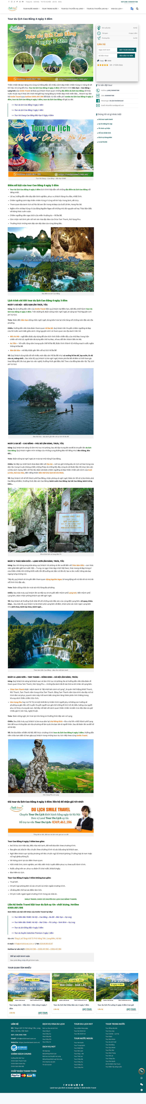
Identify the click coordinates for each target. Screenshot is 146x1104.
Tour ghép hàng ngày (81, 1028)
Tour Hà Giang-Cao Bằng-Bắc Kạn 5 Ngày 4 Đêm (34, 115)
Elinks (60, 2)
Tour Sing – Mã (79, 1053)
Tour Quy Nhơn (110, 1047)
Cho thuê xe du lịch (49, 1062)
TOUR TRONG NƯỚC (49, 9)
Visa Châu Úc (47, 1042)
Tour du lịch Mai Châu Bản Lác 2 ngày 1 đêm (71, 1005)
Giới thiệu (36, 2)
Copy (101, 61)
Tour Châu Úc (78, 1064)
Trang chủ (29, 2)
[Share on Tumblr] (79, 1085)
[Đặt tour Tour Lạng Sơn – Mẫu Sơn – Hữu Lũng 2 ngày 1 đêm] (43, 1013)
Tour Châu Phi (78, 1067)
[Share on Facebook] (64, 1085)
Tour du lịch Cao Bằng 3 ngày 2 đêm (28, 105)
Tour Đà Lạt (109, 1056)
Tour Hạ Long (110, 1031)
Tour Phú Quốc (110, 1061)
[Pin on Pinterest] (71, 1085)
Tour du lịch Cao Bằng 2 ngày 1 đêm (28, 110)
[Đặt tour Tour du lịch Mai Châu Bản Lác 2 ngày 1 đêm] (87, 1009)
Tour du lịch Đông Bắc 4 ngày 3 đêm (28, 928)
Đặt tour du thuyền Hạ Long (52, 1056)
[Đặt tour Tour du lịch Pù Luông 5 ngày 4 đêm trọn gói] (131, 1009)
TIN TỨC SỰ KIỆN (46, 2)
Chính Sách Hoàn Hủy (18, 1063)
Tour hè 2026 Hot (80, 1031)
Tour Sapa (109, 1036)
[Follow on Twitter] (17, 2)
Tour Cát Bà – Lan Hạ (112, 1034)
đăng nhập (22, 960)
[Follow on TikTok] (15, 2)
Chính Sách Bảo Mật (17, 1066)
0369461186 (109, 95)
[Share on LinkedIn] (77, 1085)
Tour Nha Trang (111, 1053)
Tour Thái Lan (78, 1056)
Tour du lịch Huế (111, 1042)
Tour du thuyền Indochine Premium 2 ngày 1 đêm (33, 933)
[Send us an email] (20, 2)
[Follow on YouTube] (23, 2)
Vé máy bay (46, 1051)
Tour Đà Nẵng (110, 1045)
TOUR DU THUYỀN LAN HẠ (97, 9)
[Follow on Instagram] (12, 2)
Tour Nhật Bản (78, 1048)
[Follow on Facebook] (9, 2)
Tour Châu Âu (78, 1062)
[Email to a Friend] (69, 1085)
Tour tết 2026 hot (80, 1034)
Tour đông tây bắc (111, 1028)
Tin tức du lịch (47, 1064)
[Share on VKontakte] (74, 1085)
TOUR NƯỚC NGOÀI (30, 9)
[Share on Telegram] (82, 1085)
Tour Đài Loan (78, 1051)
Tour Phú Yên (110, 1050)
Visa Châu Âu (47, 1034)
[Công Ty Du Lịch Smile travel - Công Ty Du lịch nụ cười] (14, 9)
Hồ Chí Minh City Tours (113, 1064)
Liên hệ (54, 2)
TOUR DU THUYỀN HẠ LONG (72, 9)
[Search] (137, 8)
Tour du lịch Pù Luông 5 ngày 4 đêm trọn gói (116, 1005)
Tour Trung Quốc (79, 1045)
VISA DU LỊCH (116, 9)
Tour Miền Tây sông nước (114, 1067)
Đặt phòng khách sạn (49, 1053)
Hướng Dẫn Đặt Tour (17, 1058)
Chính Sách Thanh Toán (18, 1061)
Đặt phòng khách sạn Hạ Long (52, 1059)
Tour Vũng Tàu (110, 1058)
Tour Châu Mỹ (78, 1059)
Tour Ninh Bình (110, 1039)
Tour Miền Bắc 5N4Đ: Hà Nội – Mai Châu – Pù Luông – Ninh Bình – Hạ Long (44, 922)
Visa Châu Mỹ (47, 1036)
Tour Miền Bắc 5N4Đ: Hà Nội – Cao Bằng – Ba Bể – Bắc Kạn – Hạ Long (43, 917)
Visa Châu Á (46, 1031)
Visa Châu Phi (47, 1039)
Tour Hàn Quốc (79, 1042)
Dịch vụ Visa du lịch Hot (50, 1028)
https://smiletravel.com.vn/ (29, 1042)
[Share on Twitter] (66, 1085)
